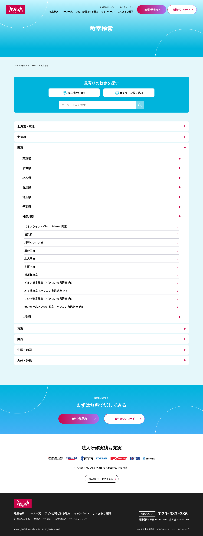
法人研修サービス (107, 7)
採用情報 (150, 529)
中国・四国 (24, 350)
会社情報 (140, 529)
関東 (20, 147)
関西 (20, 339)
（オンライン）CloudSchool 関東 (45, 226)
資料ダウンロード (181, 9)
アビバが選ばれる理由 (87, 11)
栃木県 (27, 178)
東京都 (27, 158)
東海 (20, 328)
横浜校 (28, 234)
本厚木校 (29, 266)
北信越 (21, 137)
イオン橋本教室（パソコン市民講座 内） (49, 282)
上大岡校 (29, 258)
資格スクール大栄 (42, 518)
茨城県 (27, 168)
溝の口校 (29, 250)
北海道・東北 (26, 126)
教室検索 (53, 11)
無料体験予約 (151, 9)
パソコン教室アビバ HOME (26, 65)
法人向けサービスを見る (101, 478)
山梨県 (27, 316)
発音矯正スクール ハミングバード (72, 518)
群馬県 (27, 187)
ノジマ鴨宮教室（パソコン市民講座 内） (49, 298)
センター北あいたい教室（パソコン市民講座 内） (54, 306)
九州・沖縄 (24, 360)
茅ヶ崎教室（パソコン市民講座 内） (46, 290)
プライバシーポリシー (165, 529)
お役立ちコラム (126, 7)
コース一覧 (67, 11)
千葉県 (27, 206)
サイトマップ (183, 529)
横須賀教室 (31, 274)
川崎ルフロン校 (33, 242)
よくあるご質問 (125, 11)
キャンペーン (108, 11)
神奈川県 (28, 216)
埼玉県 (27, 197)
